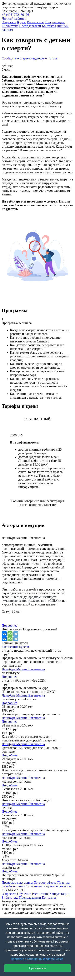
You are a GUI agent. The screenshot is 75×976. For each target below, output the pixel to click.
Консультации (55, 22)
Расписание (35, 22)
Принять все (37, 968)
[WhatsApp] (10, 633)
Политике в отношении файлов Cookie (37, 959)
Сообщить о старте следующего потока (30, 58)
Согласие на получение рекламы (47, 886)
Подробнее (9, 625)
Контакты (49, 26)
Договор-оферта (45, 882)
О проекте (9, 22)
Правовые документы (17, 882)
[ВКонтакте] (4, 633)
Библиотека (10, 26)
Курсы (21, 22)
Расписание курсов (15, 647)
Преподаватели (30, 26)
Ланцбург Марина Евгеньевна (23, 669)
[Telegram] (15, 633)
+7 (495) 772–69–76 (15, 14)
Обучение (24, 894)
